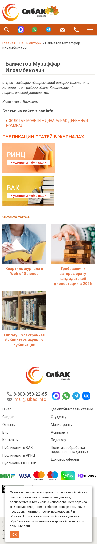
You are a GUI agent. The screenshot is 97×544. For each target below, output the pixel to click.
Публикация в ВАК (17, 448)
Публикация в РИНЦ (18, 455)
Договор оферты (65, 459)
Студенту (58, 417)
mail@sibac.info (30, 399)
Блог (6, 432)
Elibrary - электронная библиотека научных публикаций (24, 340)
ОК (14, 534)
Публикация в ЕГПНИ (19, 463)
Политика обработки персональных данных (69, 450)
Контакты (10, 440)
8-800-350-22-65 (30, 394)
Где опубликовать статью (72, 409)
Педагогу (58, 440)
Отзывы (8, 425)
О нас (6, 409)
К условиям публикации (28, 162)
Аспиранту (60, 432)
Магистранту (61, 425)
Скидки (8, 417)
